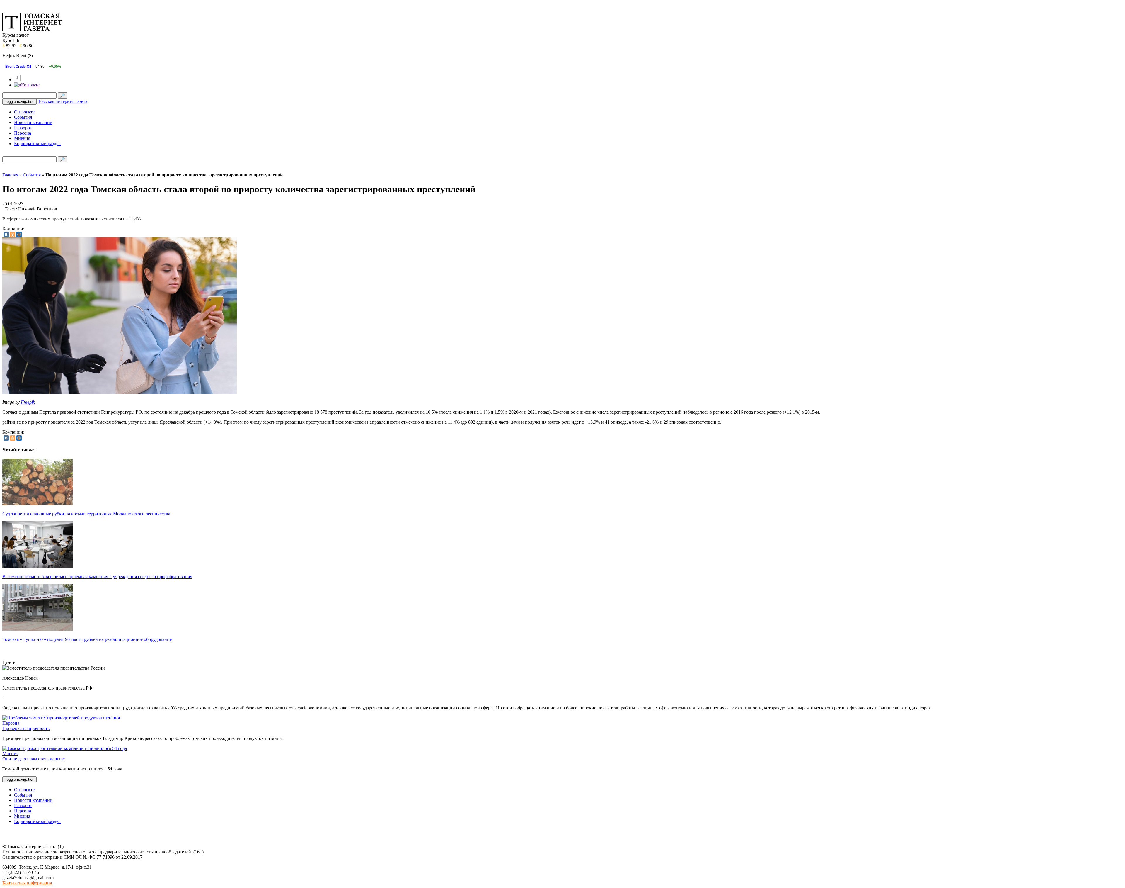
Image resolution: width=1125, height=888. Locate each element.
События (23, 117)
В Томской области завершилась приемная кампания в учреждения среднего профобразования (97, 576)
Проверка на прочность (26, 728)
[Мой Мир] (19, 234)
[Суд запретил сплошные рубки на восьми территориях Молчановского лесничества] (37, 503)
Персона (22, 132)
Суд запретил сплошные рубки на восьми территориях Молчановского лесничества (86, 513)
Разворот (23, 127)
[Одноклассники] (12, 234)
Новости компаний (33, 122)
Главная (10, 174)
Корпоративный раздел (37, 143)
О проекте (24, 111)
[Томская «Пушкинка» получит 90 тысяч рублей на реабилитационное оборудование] (37, 629)
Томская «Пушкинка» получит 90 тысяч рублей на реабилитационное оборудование (87, 639)
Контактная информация (27, 882)
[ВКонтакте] (6, 234)
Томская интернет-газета (62, 101)
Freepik (28, 402)
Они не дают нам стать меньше (33, 758)
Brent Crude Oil (18, 66)
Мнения (22, 138)
